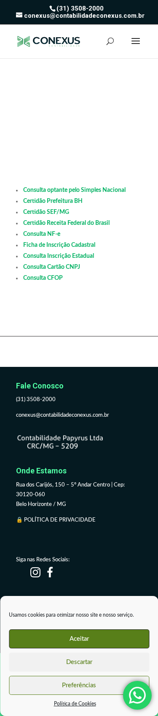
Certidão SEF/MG (46, 212)
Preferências (79, 685)
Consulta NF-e (41, 234)
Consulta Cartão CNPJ (51, 267)
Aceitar (79, 639)
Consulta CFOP (43, 278)
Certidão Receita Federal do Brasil (66, 223)
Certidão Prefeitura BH (53, 201)
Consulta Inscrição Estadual (58, 256)
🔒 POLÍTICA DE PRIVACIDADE (56, 520)
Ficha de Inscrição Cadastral (59, 245)
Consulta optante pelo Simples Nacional (74, 190)
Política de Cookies (75, 703)
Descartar (79, 662)
